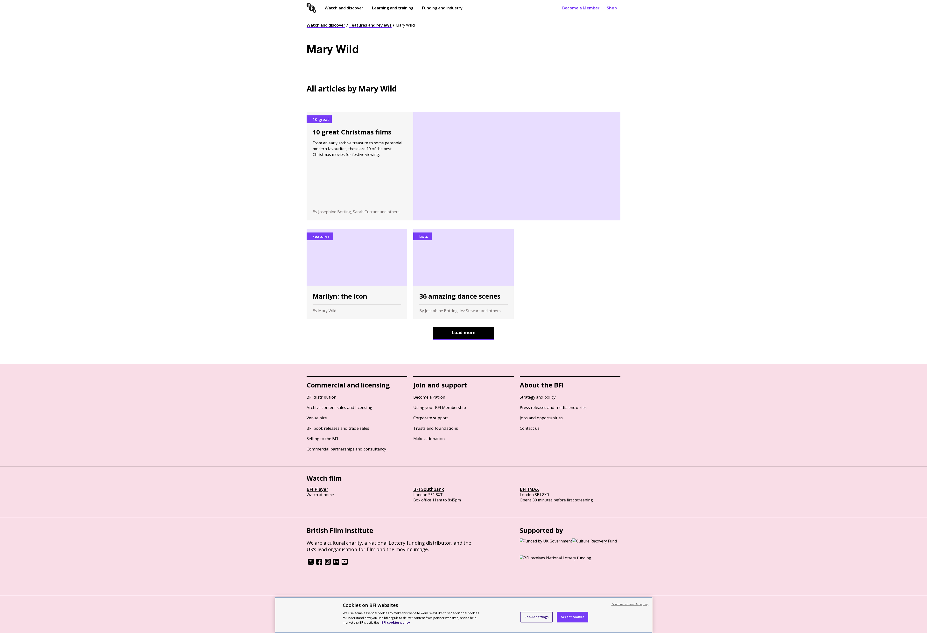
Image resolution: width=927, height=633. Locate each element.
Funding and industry (442, 8)
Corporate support (430, 418)
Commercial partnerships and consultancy (346, 449)
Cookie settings (536, 617)
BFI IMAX (529, 489)
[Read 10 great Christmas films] (463, 166)
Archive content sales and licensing (339, 407)
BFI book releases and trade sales (338, 428)
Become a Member (580, 8)
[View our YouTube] (344, 563)
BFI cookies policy (395, 622)
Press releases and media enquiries (553, 407)
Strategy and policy (537, 397)
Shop (612, 8)
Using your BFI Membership (439, 407)
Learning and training (392, 8)
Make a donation (429, 438)
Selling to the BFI (322, 438)
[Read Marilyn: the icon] (357, 274)
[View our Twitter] (311, 563)
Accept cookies (572, 617)
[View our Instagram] (327, 563)
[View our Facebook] (319, 563)
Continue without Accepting (630, 604)
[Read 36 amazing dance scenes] (463, 274)
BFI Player (317, 489)
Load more (464, 332)
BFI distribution (321, 397)
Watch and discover (344, 8)
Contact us (530, 428)
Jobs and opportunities (541, 418)
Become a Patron (429, 397)
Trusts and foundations (435, 428)
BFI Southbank (428, 489)
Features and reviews (370, 25)
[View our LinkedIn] (336, 563)
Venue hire (317, 418)
